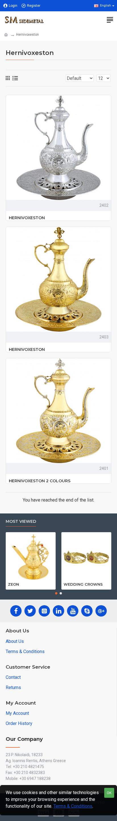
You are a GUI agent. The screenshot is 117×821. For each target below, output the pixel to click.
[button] (56, 593)
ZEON (13, 584)
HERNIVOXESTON (27, 217)
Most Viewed (21, 521)
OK (109, 793)
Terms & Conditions (72, 806)
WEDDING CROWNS (83, 584)
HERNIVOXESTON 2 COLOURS (39, 480)
